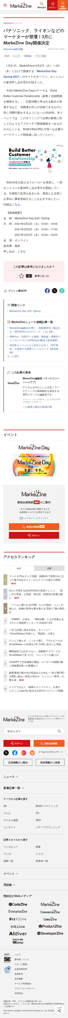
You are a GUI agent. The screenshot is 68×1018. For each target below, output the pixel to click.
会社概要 (18, 978)
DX (5, 806)
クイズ (39, 853)
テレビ (7, 813)
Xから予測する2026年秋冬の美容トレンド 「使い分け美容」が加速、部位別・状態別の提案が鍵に (36, 594)
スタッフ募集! (21, 964)
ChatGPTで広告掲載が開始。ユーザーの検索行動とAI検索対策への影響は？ (36, 663)
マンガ (7, 853)
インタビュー (10, 846)
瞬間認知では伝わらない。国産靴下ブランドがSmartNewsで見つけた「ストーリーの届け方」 (35, 653)
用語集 (7, 885)
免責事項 (18, 973)
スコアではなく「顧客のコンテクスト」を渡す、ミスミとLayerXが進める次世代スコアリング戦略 (36, 688)
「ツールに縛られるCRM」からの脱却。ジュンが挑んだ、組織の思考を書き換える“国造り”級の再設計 (37, 608)
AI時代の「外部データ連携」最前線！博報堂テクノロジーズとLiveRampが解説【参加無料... (35, 338)
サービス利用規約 (22, 983)
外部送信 (18, 993)
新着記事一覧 (11, 788)
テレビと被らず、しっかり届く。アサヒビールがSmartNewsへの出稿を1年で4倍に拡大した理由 (36, 642)
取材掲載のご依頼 (50, 762)
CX (37, 813)
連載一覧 (8, 860)
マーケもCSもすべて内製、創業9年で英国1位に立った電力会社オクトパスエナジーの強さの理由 (36, 577)
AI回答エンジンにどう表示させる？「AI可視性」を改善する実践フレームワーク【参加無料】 (34, 348)
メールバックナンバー (36, 518)
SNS (38, 820)
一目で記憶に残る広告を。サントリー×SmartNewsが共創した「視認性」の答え (32, 631)
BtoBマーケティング (47, 806)
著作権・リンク (21, 959)
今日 (19, 568)
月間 (49, 568)
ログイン (36, 535)
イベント (9, 873)
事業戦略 (27, 56)
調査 (38, 846)
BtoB (7, 56)
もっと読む (13, 356)
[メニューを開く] (5, 5)
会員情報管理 (20, 968)
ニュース (16, 56)
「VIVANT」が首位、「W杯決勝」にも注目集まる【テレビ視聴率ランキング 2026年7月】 (36, 620)
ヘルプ (17, 954)
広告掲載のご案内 (18, 762)
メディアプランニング (48, 827)
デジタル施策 (10, 820)
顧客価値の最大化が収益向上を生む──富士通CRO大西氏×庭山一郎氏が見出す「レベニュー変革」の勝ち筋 (36, 676)
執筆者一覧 (42, 860)
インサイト (9, 827)
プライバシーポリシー (24, 988)
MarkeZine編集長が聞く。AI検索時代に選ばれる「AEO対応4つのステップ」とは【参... (35, 329)
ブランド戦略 (40, 56)
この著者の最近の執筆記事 (37, 406)
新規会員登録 (35, 526)
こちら (16, 204)
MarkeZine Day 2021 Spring (25, 311)
